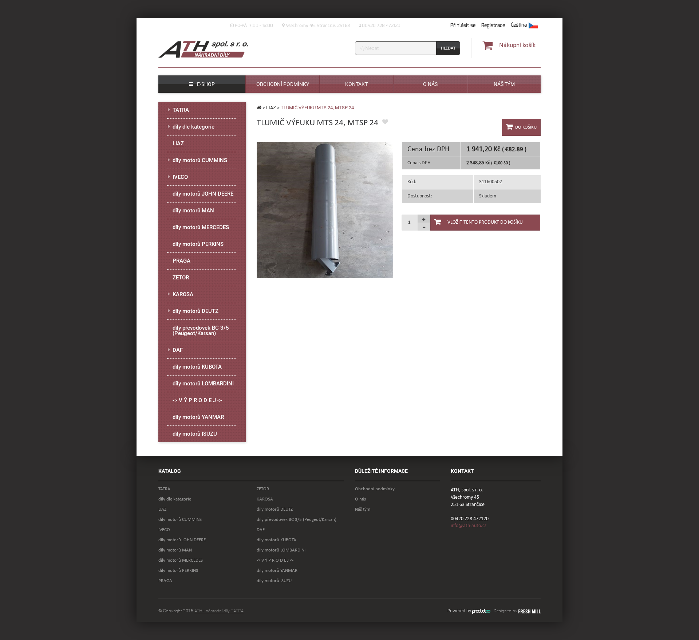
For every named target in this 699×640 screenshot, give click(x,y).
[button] (524, 25)
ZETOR (181, 277)
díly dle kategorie (193, 126)
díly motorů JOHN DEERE (203, 194)
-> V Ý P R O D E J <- (197, 400)
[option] (325, 210)
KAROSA (183, 294)
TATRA (181, 110)
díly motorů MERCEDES (201, 227)
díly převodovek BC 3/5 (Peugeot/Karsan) (201, 331)
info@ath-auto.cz (469, 526)
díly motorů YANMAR (198, 417)
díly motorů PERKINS (198, 244)
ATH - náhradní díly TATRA (219, 610)
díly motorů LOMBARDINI (203, 383)
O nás (360, 499)
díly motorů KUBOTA (197, 367)
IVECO (180, 177)
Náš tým (362, 509)
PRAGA (181, 261)
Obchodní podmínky (375, 489)
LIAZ (271, 107)
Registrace (493, 25)
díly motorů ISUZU (195, 434)
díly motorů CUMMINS (200, 160)
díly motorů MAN (193, 210)
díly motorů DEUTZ (195, 311)
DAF (178, 350)
